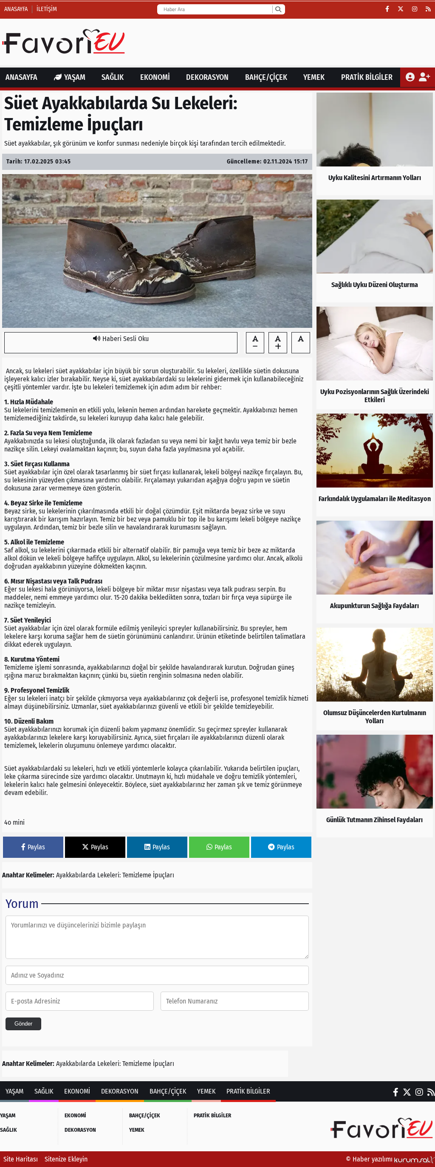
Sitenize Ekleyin (66, 1159)
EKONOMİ (155, 77)
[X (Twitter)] (400, 9)
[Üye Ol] (424, 77)
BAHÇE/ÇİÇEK (266, 77)
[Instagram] (414, 9)
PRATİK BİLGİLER (367, 77)
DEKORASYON (207, 77)
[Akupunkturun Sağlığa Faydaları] (374, 572)
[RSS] (428, 9)
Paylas (36, 847)
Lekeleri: (109, 875)
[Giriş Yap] (411, 77)
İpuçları (163, 875)
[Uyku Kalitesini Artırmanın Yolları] (374, 144)
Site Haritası (20, 1159)
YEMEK (314, 77)
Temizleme (136, 875)
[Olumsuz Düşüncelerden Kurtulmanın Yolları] (374, 679)
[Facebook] (387, 9)
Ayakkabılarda (76, 875)
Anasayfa (16, 9)
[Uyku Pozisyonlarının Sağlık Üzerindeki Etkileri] (374, 358)
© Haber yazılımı (370, 1159)
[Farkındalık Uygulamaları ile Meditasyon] (374, 465)
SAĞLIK (113, 77)
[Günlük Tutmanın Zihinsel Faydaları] (374, 786)
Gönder (23, 1023)
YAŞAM (74, 77)
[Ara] (278, 9)
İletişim (47, 9)
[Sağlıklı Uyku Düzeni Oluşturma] (374, 251)
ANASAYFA (21, 77)
